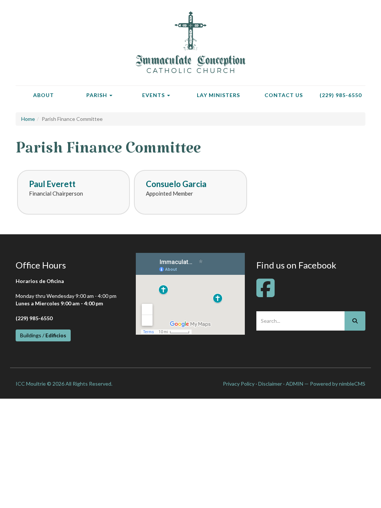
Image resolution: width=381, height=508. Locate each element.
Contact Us (284, 95)
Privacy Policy (238, 383)
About (43, 95)
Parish (97, 95)
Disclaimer (270, 383)
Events (154, 95)
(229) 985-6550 (341, 95)
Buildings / (43, 335)
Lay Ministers (218, 95)
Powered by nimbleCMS (337, 383)
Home (28, 119)
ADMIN (294, 383)
